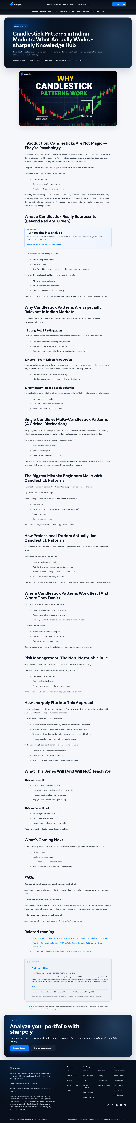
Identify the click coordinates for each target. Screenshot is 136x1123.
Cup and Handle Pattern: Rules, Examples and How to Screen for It (62, 951)
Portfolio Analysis (67, 12)
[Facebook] (125, 1105)
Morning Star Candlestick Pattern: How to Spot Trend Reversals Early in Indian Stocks (70, 938)
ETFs (55, 12)
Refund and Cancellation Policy (113, 1119)
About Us (101, 1071)
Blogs (69, 1090)
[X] (112, 1105)
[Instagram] (108, 1105)
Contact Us (102, 1081)
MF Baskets (117, 1090)
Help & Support (104, 1085)
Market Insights (83, 12)
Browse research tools (43, 1048)
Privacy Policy (71, 1119)
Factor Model (118, 1076)
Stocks (35, 12)
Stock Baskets (118, 1081)
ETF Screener (118, 1095)
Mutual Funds (45, 12)
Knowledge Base (73, 1085)
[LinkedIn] (117, 1105)
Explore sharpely (19, 1048)
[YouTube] (121, 1105)
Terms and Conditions (89, 1119)
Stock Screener (119, 1071)
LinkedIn (34, 986)
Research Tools (97, 12)
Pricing (100, 1076)
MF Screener (118, 1085)
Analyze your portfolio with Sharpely (44, 244)
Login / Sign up (119, 4)
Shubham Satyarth (74, 60)
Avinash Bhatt (20, 60)
